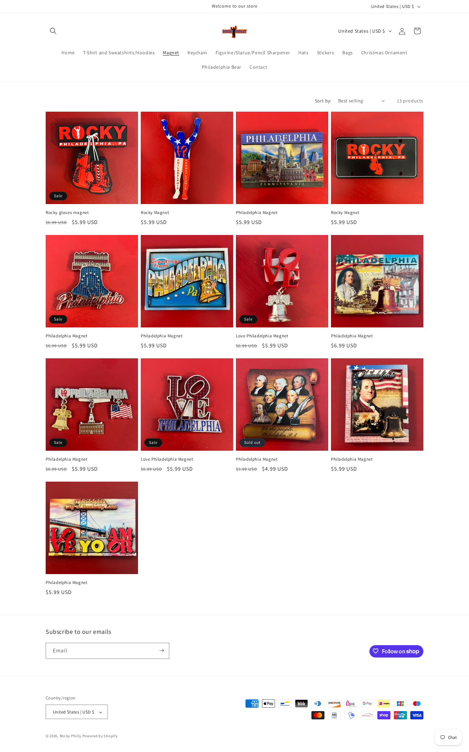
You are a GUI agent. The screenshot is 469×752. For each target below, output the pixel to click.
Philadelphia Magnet (256, 212)
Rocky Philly (70, 736)
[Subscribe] (161, 650)
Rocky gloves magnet (67, 212)
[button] (53, 30)
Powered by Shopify (100, 736)
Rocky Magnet (155, 212)
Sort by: (323, 101)
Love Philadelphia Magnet (262, 336)
